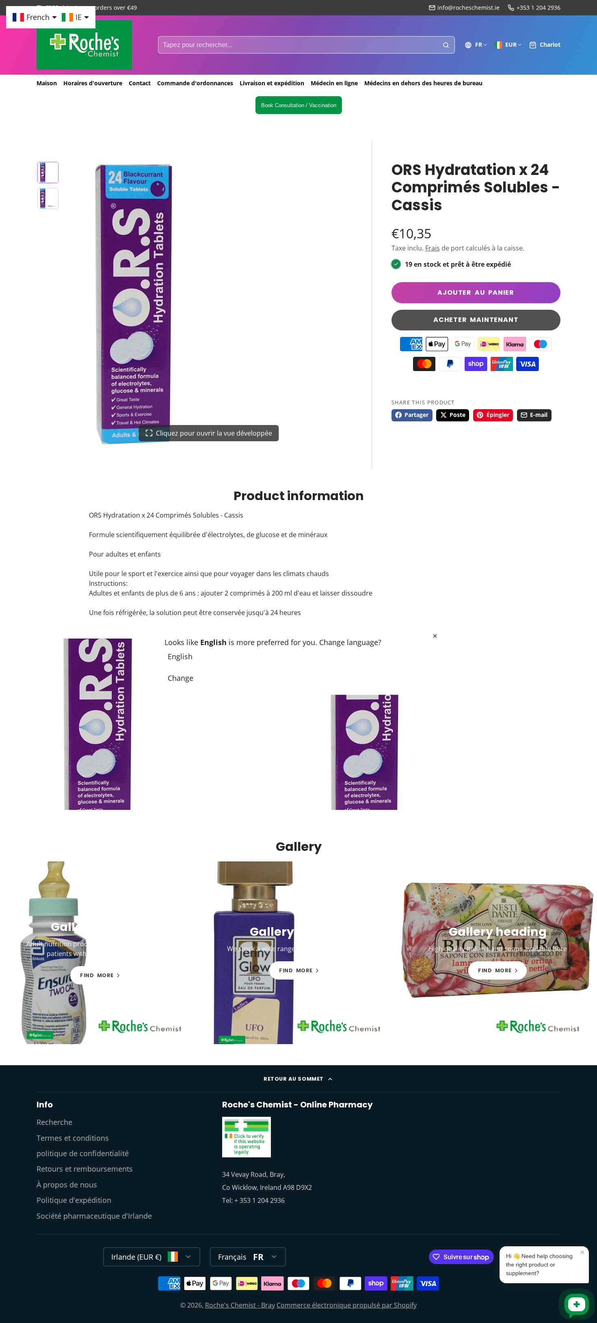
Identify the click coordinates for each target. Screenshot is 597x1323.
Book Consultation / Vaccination (298, 105)
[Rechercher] (445, 45)
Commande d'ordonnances (195, 83)
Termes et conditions (73, 1138)
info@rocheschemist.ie (468, 7)
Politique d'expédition (74, 1200)
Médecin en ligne (334, 83)
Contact (140, 83)
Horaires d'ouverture (92, 83)
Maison (47, 83)
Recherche (54, 1122)
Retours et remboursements (85, 1169)
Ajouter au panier (475, 292)
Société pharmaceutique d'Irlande (94, 1216)
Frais (432, 248)
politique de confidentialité (83, 1153)
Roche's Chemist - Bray (240, 1305)
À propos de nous (67, 1184)
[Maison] (84, 45)
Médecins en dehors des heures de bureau (423, 83)
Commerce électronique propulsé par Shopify (347, 1305)
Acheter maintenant (475, 319)
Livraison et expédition (272, 83)
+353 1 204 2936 (538, 7)
